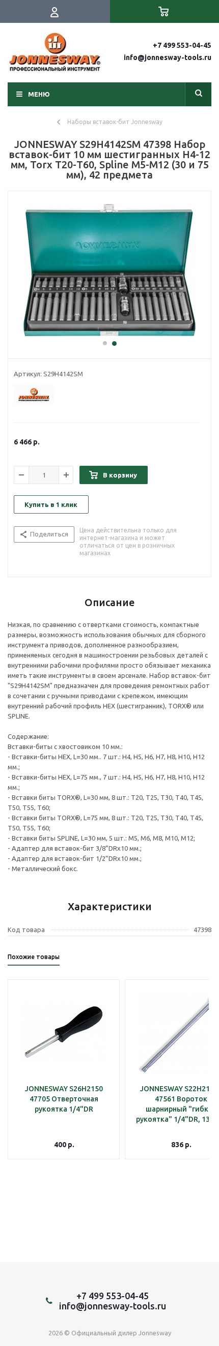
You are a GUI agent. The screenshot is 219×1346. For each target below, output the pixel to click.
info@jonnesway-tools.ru (167, 57)
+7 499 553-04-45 (182, 45)
